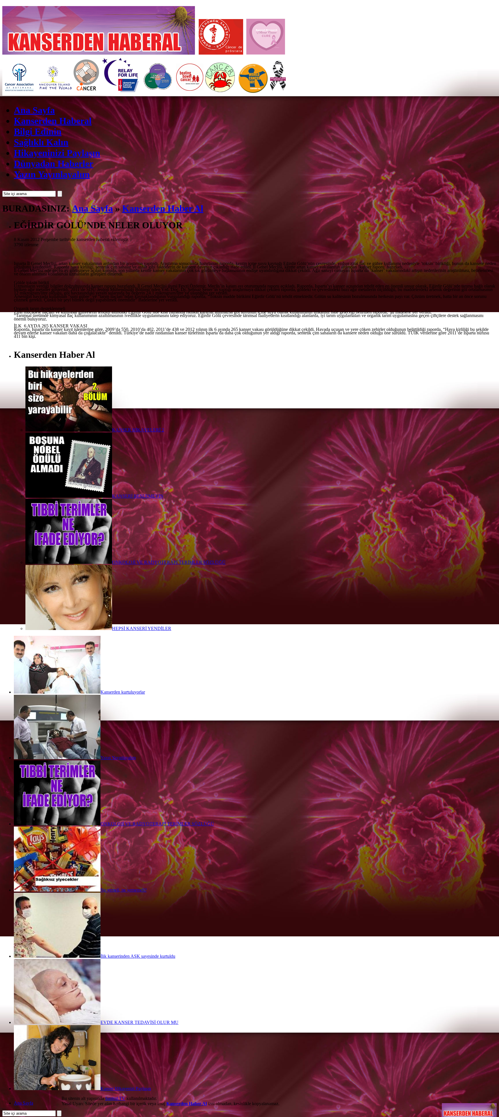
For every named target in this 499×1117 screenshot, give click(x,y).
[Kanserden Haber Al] (469, 1106)
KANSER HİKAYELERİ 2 (138, 429)
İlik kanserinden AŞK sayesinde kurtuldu (137, 956)
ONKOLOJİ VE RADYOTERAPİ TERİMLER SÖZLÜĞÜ (169, 562)
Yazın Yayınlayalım (52, 174)
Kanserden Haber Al (162, 208)
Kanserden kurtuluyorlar (122, 692)
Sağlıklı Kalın (41, 142)
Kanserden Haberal (53, 121)
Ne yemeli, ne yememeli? (123, 890)
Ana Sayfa (34, 110)
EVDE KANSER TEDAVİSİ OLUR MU (139, 1022)
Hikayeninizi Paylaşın (57, 153)
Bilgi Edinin (38, 131)
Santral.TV (115, 1098)
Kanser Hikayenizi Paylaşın (125, 1088)
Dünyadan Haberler (53, 163)
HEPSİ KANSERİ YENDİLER (141, 628)
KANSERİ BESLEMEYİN (137, 496)
